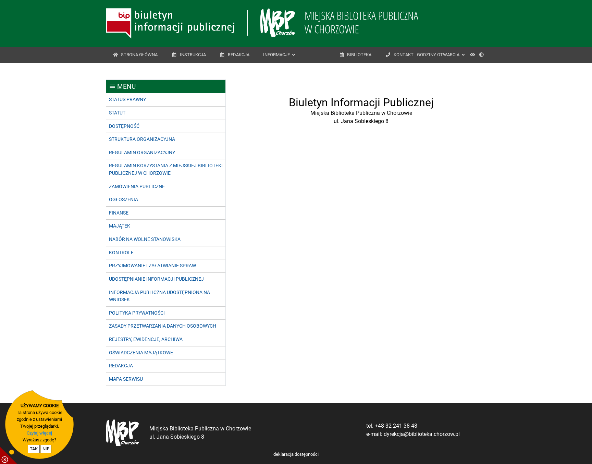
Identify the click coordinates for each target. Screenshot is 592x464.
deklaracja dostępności (296, 454)
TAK (34, 448)
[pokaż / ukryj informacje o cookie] (8, 455)
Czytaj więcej (39, 433)
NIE (45, 448)
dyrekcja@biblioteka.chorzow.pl (422, 434)
